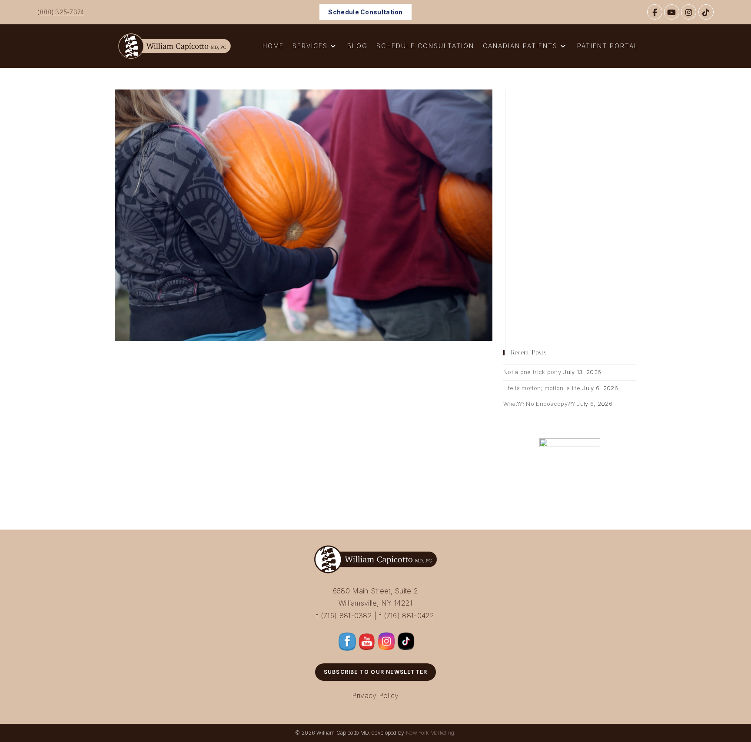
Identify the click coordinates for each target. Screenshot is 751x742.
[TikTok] (706, 12)
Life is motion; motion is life (541, 387)
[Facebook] (654, 12)
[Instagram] (688, 12)
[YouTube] (671, 12)
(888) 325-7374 (60, 12)
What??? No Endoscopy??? (539, 403)
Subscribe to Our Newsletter (375, 672)
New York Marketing (430, 732)
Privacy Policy (375, 695)
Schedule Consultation (365, 12)
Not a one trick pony (532, 371)
